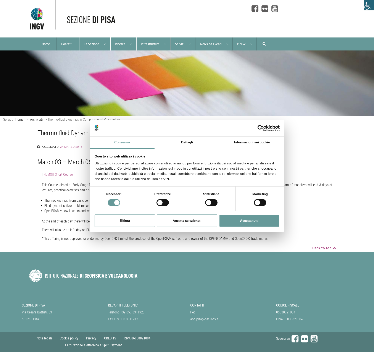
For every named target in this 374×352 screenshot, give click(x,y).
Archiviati (36, 119)
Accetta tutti (249, 220)
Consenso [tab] (122, 142)
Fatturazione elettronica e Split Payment (93, 345)
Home (19, 119)
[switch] (162, 202)
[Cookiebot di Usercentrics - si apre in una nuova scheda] (261, 128)
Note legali (44, 338)
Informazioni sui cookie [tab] (252, 142)
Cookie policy (69, 338)
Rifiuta (125, 220)
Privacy (91, 338)
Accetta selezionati (187, 220)
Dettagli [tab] (187, 142)
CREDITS (110, 338)
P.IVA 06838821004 (137, 338)
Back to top (322, 248)
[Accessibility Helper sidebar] (369, 5)
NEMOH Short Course (58, 174)
